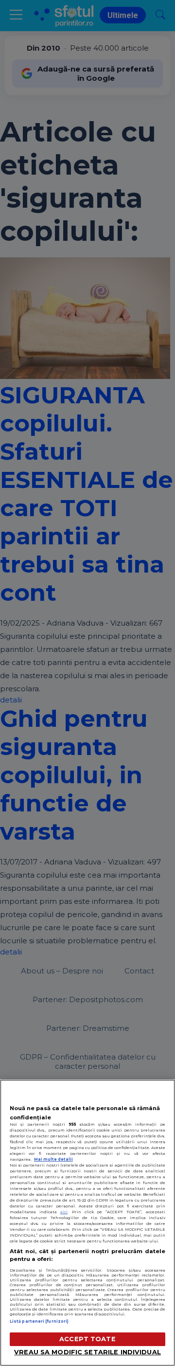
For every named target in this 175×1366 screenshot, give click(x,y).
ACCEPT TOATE (87, 1339)
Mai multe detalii (53, 1159)
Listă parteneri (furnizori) (39, 1321)
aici (64, 1211)
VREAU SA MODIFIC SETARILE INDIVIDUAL (87, 1352)
